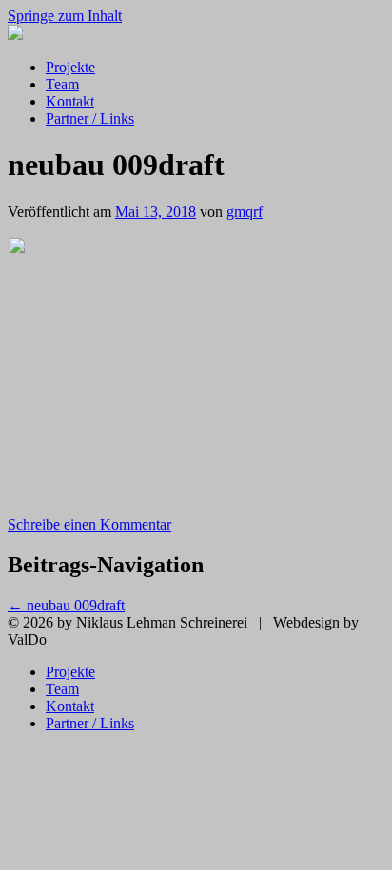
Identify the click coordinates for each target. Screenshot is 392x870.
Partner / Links (90, 118)
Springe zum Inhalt (65, 16)
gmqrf (244, 211)
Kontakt (70, 101)
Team (62, 84)
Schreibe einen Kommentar (89, 524)
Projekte (70, 67)
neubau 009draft (66, 605)
